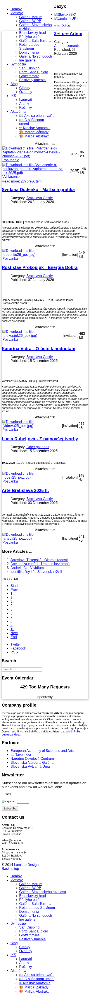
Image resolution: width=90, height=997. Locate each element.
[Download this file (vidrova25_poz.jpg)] (31, 426)
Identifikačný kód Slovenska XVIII (36, 572)
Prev (14, 590)
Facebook (18, 648)
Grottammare (29, 76)
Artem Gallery (62, 25)
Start (14, 586)
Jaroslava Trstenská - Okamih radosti (39, 560)
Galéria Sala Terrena (35, 40)
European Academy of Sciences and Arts (42, 751)
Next (14, 633)
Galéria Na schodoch (35, 56)
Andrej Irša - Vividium (27, 568)
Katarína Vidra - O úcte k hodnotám (38, 348)
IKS (13, 96)
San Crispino (29, 68)
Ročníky (25, 107)
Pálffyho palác (30, 37)
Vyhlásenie (11, 177)
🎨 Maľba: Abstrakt (33, 136)
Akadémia (18, 111)
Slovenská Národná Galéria (32, 762)
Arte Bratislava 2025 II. (25, 490)
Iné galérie (27, 60)
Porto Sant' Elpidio (33, 72)
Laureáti (25, 100)
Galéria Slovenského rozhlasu (42, 892)
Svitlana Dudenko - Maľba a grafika (38, 189)
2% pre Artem (68, 33)
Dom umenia (29, 52)
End (13, 637)
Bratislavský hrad (32, 33)
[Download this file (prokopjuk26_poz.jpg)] (32, 335)
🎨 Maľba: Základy (33, 132)
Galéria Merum (30, 17)
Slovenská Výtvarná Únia (30, 766)
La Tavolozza (20, 755)
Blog (14, 84)
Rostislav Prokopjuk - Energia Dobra (40, 267)
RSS (14, 652)
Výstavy (16, 13)
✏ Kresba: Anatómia (34, 128)
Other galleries (37, 447)
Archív (24, 103)
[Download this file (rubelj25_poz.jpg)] (31, 477)
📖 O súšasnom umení (36, 979)
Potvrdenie (10, 160)
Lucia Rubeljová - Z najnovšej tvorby (40, 438)
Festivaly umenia (32, 80)
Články (24, 88)
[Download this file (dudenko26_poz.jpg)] (31, 254)
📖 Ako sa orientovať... (36, 116)
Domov (16, 9)
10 (12, 629)
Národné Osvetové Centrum (32, 758)
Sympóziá (18, 64)
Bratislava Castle (39, 198)
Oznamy (25, 92)
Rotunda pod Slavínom (29, 46)
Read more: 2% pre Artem (22, 181)
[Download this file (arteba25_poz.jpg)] (31, 538)
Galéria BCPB (30, 21)
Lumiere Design (26, 865)
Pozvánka (10, 258)
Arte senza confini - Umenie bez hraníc (40, 564)
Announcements (67, 45)
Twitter (15, 644)
